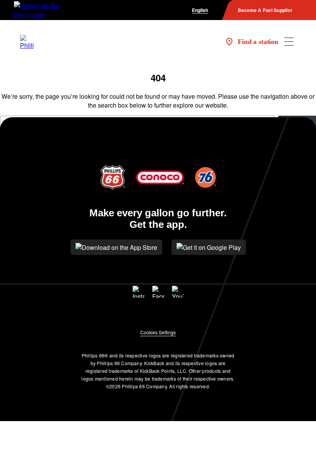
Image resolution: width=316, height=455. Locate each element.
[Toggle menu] (289, 42)
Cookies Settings (158, 332)
